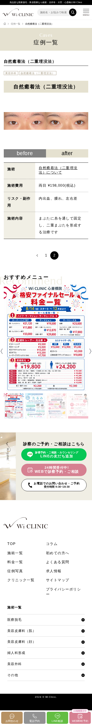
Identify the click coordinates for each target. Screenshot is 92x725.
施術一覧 (15, 553)
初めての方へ (57, 553)
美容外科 (11, 73)
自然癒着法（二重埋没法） (38, 73)
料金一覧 (15, 562)
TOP (11, 544)
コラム (52, 544)
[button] (2, 351)
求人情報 (54, 571)
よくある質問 (57, 562)
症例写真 (15, 571)
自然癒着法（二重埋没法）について (58, 170)
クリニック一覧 (20, 580)
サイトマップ (57, 580)
